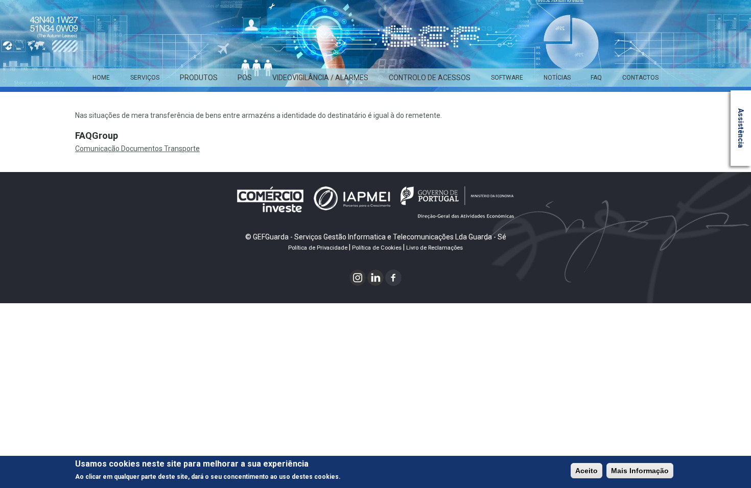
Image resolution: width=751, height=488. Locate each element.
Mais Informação (640, 471)
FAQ (596, 77)
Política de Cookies (377, 248)
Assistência (741, 128)
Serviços (144, 77)
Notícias (557, 77)
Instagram (358, 277)
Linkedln (376, 277)
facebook (394, 277)
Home (101, 77)
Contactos (640, 77)
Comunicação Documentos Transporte (137, 148)
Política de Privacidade (317, 248)
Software (507, 77)
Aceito (586, 471)
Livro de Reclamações (434, 248)
